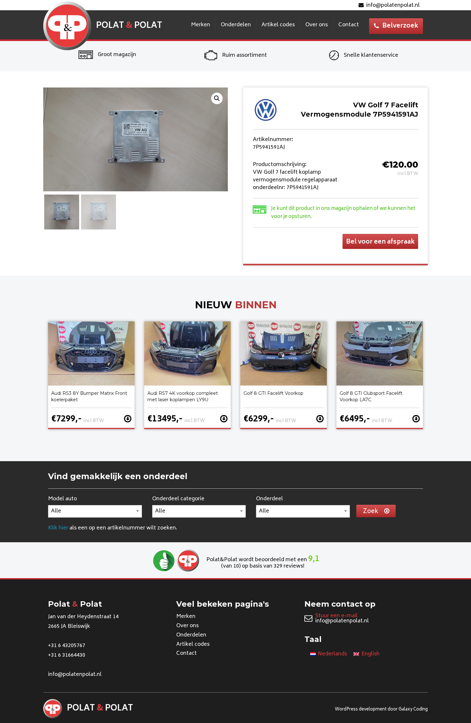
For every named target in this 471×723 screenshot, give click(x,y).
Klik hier (58, 528)
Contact (348, 25)
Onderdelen (236, 25)
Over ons (316, 25)
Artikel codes (278, 25)
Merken (200, 25)
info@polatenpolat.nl (393, 5)
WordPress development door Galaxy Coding (381, 709)
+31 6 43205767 (66, 645)
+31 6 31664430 (66, 655)
